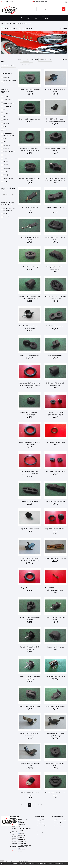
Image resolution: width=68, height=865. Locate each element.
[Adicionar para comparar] (60, 160)
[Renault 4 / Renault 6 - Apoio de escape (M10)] (29, 635)
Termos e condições (42, 826)
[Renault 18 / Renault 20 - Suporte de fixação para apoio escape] (55, 576)
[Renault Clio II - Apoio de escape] (55, 665)
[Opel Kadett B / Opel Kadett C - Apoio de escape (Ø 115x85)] (29, 460)
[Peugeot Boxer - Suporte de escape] (55, 547)
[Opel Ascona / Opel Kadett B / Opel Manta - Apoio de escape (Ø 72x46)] (29, 371)
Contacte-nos (40, 823)
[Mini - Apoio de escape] (55, 344)
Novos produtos (41, 820)
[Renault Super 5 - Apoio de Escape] (29, 695)
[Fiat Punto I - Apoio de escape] (29, 255)
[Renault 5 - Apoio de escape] (55, 635)
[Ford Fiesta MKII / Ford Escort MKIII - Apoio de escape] (55, 285)
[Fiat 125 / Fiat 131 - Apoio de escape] (55, 196)
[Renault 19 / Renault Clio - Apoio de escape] (29, 606)
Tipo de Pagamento (42, 832)
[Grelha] (63, 60)
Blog (38, 835)
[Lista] (66, 60)
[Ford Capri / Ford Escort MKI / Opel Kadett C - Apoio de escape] (29, 285)
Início (2, 23)
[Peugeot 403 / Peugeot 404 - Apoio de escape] (55, 517)
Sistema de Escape (10, 23)
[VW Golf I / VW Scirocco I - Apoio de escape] (55, 781)
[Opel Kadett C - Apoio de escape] (55, 460)
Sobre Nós (39, 829)
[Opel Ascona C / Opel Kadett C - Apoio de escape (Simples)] (55, 401)
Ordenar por (35, 59)
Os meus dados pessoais (60, 826)
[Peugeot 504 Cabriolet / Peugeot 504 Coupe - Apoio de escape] (29, 547)
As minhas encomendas (60, 820)
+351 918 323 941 (7, 1)
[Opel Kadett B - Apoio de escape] (55, 431)
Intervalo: (3, 65)
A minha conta (57, 816)
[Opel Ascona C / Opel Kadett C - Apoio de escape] (29, 401)
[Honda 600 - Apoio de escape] (55, 314)
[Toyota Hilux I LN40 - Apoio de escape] (55, 752)
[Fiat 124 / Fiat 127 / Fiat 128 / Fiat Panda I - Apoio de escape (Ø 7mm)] (55, 167)
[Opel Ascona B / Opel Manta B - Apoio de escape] (55, 371)
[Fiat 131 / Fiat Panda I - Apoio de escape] (55, 226)
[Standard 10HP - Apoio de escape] (55, 695)
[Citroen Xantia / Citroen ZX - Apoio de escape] (29, 167)
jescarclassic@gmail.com (40, 1)
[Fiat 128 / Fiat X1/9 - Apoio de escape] (29, 226)
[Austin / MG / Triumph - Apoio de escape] (55, 78)
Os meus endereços (59, 823)
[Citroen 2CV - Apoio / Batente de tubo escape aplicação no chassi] (55, 107)
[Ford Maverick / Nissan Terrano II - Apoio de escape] (29, 314)
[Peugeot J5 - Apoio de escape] (29, 576)
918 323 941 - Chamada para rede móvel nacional (15, 837)
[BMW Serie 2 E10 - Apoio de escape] (29, 107)
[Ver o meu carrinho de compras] (35, 18)
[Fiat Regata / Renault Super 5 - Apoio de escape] (55, 255)
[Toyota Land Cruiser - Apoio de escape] (29, 781)
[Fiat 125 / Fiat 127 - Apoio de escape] (29, 196)
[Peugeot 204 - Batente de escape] (29, 517)
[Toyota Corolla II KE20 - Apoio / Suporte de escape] (29, 722)
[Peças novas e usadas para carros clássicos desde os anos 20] (9, 10)
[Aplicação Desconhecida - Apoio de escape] (29, 78)
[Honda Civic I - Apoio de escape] (29, 344)
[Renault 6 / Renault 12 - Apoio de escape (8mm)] (29, 665)
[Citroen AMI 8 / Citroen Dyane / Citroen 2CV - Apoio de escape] (29, 137)
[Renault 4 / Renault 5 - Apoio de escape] (55, 606)
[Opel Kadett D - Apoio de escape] (29, 490)
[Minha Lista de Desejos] (28, 18)
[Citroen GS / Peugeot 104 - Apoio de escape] (55, 137)
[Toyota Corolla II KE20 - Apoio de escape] (29, 752)
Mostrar (20, 59)
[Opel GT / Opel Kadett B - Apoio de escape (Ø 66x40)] (29, 431)
